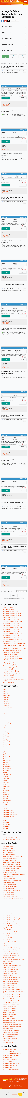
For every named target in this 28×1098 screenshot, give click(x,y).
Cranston (5, 719)
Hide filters (22, 56)
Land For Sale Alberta (8, 852)
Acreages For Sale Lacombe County (12, 937)
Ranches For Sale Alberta (9, 872)
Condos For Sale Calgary (9, 663)
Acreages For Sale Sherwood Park (12, 1000)
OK (20, 1094)
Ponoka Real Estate (8, 975)
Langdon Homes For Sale (9, 941)
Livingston (5, 752)
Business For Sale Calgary (10, 837)
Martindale (6, 758)
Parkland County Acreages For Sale (12, 965)
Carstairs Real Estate (8, 894)
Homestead (6, 742)
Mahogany (6, 754)
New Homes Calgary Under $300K (12, 613)
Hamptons (5, 735)
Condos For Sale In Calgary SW (11, 635)
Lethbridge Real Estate (9, 951)
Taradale (5, 804)
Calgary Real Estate (8, 607)
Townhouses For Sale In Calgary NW (12, 621)
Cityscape (5, 713)
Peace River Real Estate (9, 967)
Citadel (4, 711)
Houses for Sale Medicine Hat (11, 955)
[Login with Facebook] (2, 21)
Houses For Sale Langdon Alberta (12, 939)
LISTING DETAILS (6, 98)
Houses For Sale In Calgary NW (11, 619)
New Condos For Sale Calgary (11, 665)
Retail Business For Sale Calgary (11, 839)
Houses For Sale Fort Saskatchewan (12, 920)
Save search (5, 56)
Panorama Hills (7, 774)
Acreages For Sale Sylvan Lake (11, 1030)
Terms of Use (14, 1094)
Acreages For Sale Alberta (10, 858)
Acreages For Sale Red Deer (10, 979)
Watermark (6, 822)
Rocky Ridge (6, 782)
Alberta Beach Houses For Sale (11, 868)
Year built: (7, 44)
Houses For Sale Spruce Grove (11, 1004)
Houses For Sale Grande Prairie (11, 924)
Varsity (4, 818)
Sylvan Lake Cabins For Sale (10, 1034)
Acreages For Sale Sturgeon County (12, 1024)
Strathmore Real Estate (9, 1022)
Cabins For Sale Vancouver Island (12, 1053)
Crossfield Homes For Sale (10, 906)
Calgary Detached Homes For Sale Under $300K (14, 646)
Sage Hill (5, 788)
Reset (14, 56)
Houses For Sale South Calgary (11, 652)
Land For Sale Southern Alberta (11, 864)
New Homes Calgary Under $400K (12, 650)
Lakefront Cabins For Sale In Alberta (12, 862)
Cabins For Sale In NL (8, 1061)
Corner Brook (6, 715)
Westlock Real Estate (8, 1040)
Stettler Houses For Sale (9, 1014)
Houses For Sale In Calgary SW (11, 631)
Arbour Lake (6, 693)
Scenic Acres (6, 790)
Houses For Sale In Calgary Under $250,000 (14, 643)
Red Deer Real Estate (8, 985)
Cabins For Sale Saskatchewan (11, 1069)
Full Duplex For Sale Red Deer (11, 981)
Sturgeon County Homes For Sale (12, 1026)
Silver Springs (6, 796)
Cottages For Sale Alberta (9, 860)
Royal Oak (5, 784)
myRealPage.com (16, 600)
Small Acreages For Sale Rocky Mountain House (13, 992)
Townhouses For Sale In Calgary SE (12, 639)
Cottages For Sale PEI (8, 1067)
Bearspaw (5, 699)
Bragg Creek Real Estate (9, 884)
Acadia (4, 689)
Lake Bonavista (7, 748)
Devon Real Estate (7, 912)
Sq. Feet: (7, 50)
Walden (5, 820)
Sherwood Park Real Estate (10, 998)
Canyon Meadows (7, 707)
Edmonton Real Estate (9, 850)
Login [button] (15, 21)
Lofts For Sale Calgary (9, 677)
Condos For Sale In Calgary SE (11, 641)
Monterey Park (7, 766)
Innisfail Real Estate (8, 930)
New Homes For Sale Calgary (10, 611)
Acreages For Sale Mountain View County (14, 959)
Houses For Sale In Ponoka (10, 973)
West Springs (6, 824)
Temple (5, 806)
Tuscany (5, 808)
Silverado (5, 798)
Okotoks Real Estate (8, 961)
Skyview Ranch (7, 800)
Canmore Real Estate (8, 892)
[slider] (2, 28)
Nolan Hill (5, 772)
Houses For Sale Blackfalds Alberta (12, 880)
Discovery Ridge (7, 723)
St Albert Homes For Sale (9, 1012)
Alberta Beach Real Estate (10, 870)
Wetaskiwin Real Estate (9, 1042)
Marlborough (6, 756)
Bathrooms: (7, 38)
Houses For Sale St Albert (9, 1010)
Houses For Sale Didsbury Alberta (12, 916)
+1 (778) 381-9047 (5, 104)
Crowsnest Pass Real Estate (10, 908)
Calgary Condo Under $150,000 (11, 671)
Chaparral (5, 709)
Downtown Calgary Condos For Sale (12, 667)
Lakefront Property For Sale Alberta (12, 856)
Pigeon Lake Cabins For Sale (10, 969)
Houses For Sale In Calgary (10, 617)
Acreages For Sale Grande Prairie (11, 926)
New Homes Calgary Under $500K (12, 615)
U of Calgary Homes (8, 810)
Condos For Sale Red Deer (10, 987)
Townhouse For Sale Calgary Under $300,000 (12, 659)
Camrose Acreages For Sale (10, 886)
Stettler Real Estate (8, 1016)
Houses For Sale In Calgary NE (11, 625)
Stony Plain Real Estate (9, 1018)
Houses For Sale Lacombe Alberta (12, 933)
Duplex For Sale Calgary (9, 662)
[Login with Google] (5, 21)
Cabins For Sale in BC (8, 1051)
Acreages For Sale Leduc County (11, 947)
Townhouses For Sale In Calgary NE (12, 627)
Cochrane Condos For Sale (10, 902)
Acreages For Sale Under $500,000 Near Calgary (13, 679)
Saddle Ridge (6, 786)
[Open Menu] (25, 2)
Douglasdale (6, 725)
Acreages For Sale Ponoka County (12, 977)
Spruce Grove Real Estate (9, 1006)
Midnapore (6, 764)
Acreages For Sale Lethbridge (11, 953)
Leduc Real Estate (7, 945)
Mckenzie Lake (7, 760)
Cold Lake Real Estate (8, 904)
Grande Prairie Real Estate (10, 922)
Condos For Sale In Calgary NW (11, 623)
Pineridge (5, 776)
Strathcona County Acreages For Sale (13, 1020)
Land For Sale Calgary (8, 682)
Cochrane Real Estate (8, 900)
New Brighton (6, 770)
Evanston (5, 729)
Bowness (5, 701)
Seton (4, 792)
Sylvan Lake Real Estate (9, 1036)
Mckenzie (5, 762)
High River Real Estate (9, 928)
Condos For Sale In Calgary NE (11, 629)
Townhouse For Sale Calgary (10, 656)
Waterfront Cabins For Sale (10, 1059)
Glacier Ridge (6, 733)
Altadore (5, 691)
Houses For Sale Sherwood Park (11, 996)
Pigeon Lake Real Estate (9, 971)
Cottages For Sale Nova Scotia (11, 1063)
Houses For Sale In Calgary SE (11, 637)
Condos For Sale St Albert (9, 1008)
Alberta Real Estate (8, 846)
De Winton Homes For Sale (10, 910)
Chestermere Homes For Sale (10, 896)
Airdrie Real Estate (8, 876)
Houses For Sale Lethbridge (10, 949)
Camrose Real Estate (8, 888)
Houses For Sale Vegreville (10, 1038)
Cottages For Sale (7, 1057)
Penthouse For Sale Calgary (10, 669)
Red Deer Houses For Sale (10, 983)
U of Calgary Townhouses (10, 814)
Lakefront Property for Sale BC (11, 1055)
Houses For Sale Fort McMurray (11, 918)
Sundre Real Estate (8, 1028)
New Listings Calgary (8, 609)
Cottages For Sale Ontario (10, 1065)
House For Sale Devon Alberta (11, 914)
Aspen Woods (6, 695)
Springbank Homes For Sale (10, 1002)
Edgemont (5, 727)
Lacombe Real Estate (8, 935)
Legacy (4, 750)
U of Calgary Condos (8, 816)
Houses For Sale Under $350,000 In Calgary (14, 648)
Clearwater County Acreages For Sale (13, 898)
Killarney (5, 746)
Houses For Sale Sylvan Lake (10, 1032)
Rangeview (6, 778)
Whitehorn (6, 826)
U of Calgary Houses (8, 812)
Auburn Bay (6, 697)
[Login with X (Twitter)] (8, 21)
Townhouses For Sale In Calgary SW (12, 633)
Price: (7, 26)
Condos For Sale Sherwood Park (11, 994)
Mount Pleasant (7, 768)
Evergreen (5, 731)
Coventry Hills (6, 717)
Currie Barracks (7, 721)
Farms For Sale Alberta (9, 854)
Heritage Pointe (7, 739)
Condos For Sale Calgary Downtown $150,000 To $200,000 (12, 674)
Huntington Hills (7, 744)
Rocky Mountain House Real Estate (12, 989)
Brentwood (6, 703)
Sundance (5, 802)
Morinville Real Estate (8, 957)
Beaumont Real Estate (9, 878)
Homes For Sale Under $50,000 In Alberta (14, 874)
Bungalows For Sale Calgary (10, 654)
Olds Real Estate (7, 963)
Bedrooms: (6, 32)
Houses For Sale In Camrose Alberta (12, 890)
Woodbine (5, 828)
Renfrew (5, 780)
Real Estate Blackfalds (8, 882)
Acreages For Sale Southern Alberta (12, 866)
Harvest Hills (6, 737)
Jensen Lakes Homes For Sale (11, 931)
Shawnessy (6, 794)
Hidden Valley (6, 740)
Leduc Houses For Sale (9, 943)
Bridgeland (6, 705)
